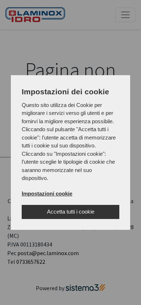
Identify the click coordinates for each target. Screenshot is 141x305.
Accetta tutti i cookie (70, 212)
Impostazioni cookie (47, 193)
